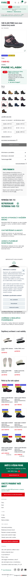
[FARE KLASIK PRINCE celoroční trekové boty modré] (17, 98)
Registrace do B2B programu (13, 494)
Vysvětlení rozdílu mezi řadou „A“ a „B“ (11, 564)
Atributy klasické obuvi (7, 552)
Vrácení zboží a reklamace (10, 541)
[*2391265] (7, 439)
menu (25, 2)
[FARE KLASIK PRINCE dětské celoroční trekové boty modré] (23, 92)
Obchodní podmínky (6, 527)
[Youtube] (25, 570)
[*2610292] (7, 389)
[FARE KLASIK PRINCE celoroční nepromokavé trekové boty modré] (17, 105)
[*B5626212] (7, 414)
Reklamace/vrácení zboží (8, 530)
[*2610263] (20, 439)
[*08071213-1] (20, 340)
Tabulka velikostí (5, 136)
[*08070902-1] (20, 362)
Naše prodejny (5, 520)
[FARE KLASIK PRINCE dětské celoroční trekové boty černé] (4, 98)
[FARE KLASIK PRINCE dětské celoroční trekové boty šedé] (17, 92)
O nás (3, 515)
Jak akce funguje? (15, 82)
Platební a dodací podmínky (8, 532)
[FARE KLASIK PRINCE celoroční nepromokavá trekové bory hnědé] (4, 111)
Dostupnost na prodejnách (8, 140)
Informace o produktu (7, 152)
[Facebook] (15, 570)
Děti (6, 14)
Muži (2, 505)
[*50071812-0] (7, 362)
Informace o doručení (7, 156)
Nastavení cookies (14, 307)
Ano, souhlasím (14, 299)
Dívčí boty (10, 14)
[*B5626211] (20, 414)
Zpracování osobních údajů (8, 535)
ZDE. (15, 191)
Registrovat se (17, 11)
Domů (2, 14)
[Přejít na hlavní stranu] (5, 3)
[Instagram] (18, 570)
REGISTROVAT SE (14, 475)
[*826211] (20, 389)
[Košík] (21, 3)
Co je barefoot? (5, 554)
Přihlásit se (10, 11)
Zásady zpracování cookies (8, 537)
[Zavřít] (23, 270)
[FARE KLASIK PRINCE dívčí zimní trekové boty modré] (4, 105)
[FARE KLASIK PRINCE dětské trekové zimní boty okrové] (10, 92)
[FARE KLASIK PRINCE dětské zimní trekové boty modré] (23, 98)
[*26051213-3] (7, 340)
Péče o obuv (4, 557)
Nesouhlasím (14, 303)
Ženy (2, 502)
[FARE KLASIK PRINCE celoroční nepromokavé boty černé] (23, 105)
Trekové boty (17, 14)
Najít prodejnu (7, 570)
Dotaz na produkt (20, 163)
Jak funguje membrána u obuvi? (9, 559)
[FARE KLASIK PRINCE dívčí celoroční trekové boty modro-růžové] (4, 92)
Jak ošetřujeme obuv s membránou (10, 562)
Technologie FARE (6, 159)
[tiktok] (22, 570)
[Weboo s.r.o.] (24, 575)
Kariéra (3, 517)
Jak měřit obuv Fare (6, 116)
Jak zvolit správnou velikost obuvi (10, 549)
